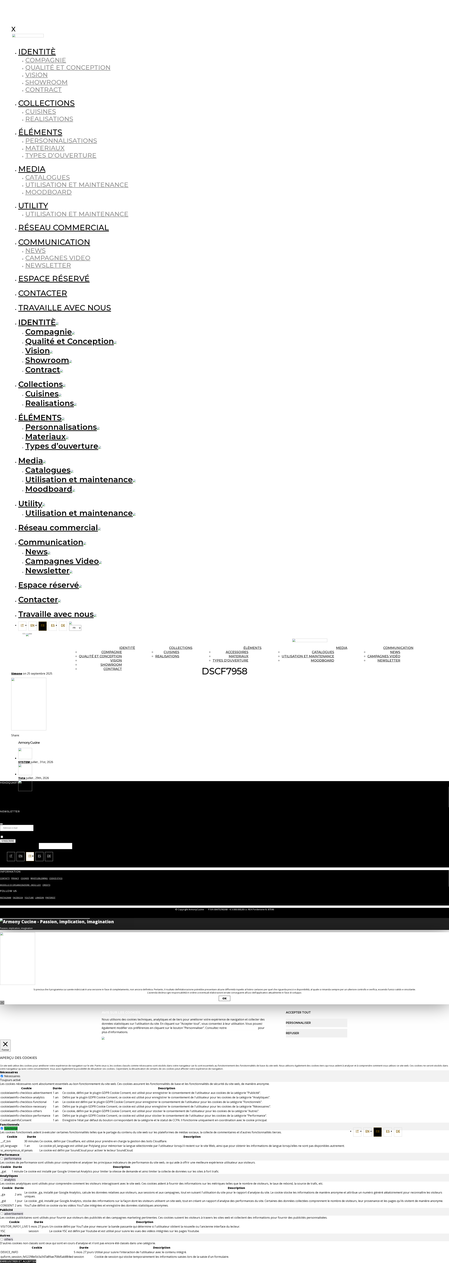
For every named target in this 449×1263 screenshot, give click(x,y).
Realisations (49, 119)
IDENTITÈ (37, 51)
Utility (33, 205)
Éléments (252, 648)
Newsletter (48, 265)
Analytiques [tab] (9, 1176)
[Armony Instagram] (299, 633)
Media (31, 169)
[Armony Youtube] (320, 633)
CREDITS (46, 885)
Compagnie (45, 60)
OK (224, 998)
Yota (21, 778)
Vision (36, 75)
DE (398, 1131)
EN (368, 1131)
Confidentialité (10, 833)
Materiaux (45, 148)
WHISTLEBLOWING (39, 878)
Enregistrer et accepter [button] (18, 1261)
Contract (43, 89)
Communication (54, 242)
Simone (16, 673)
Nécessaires (12, 1076)
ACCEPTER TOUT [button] (298, 1012)
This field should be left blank (19, 846)
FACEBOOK (18, 897)
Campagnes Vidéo (383, 656)
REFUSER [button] (292, 1033)
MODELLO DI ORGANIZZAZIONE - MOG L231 (20, 885)
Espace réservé (54, 278)
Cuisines (40, 111)
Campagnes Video (57, 258)
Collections (46, 103)
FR (378, 1131)
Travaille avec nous (64, 307)
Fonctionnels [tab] (9, 1124)
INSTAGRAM (5, 897)
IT (357, 1131)
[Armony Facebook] (306, 633)
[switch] (2, 1128)
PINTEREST (50, 897)
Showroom (46, 82)
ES (388, 1131)
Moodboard (48, 192)
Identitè (127, 648)
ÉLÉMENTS (40, 132)
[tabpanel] (224, 1102)
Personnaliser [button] (298, 1023)
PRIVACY (15, 878)
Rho (21, 794)
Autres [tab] (5, 1235)
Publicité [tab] (6, 1210)
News (35, 250)
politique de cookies (242, 1028)
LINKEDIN (39, 897)
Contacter (42, 293)
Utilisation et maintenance (76, 184)
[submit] (1, 823)
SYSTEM (24, 762)
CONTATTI (5, 878)
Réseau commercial (63, 227)
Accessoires (237, 652)
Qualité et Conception (67, 67)
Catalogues (47, 177)
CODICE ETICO (55, 878)
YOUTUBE (29, 897)
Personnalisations (61, 140)
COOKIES (25, 878)
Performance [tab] (9, 1155)
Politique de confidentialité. (125, 837)
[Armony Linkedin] (313, 633)
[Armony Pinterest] (327, 633)
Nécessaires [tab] (9, 1072)
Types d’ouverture (60, 155)
